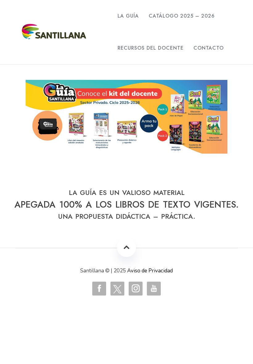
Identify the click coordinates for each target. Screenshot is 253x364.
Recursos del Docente (151, 48)
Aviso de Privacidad (150, 270)
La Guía (128, 15)
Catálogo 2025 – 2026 (182, 15)
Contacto (208, 48)
